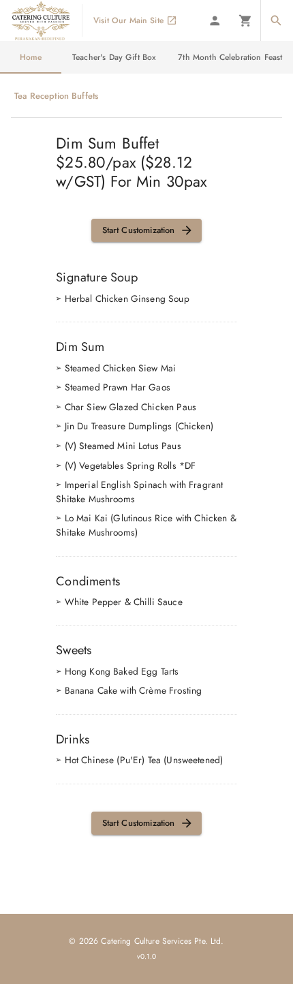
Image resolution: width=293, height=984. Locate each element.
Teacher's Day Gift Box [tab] (114, 57)
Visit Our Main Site (128, 20)
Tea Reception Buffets (56, 95)
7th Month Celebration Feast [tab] (230, 57)
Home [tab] (31, 57)
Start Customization (138, 230)
